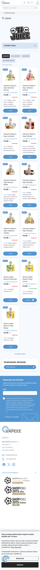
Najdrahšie (25, 56)
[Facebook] (3, 464)
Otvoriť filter (10, 46)
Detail (10, 110)
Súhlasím (20, 565)
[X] (8, 464)
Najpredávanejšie (8, 60)
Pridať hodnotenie (10, 367)
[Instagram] (13, 464)
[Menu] (37, 2)
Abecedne (6, 56)
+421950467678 (11, 459)
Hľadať (35, 8)
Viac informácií (16, 547)
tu (6, 411)
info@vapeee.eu (11, 455)
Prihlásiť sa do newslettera (12, 417)
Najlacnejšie (15, 56)
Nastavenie (20, 558)
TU (20, 554)
